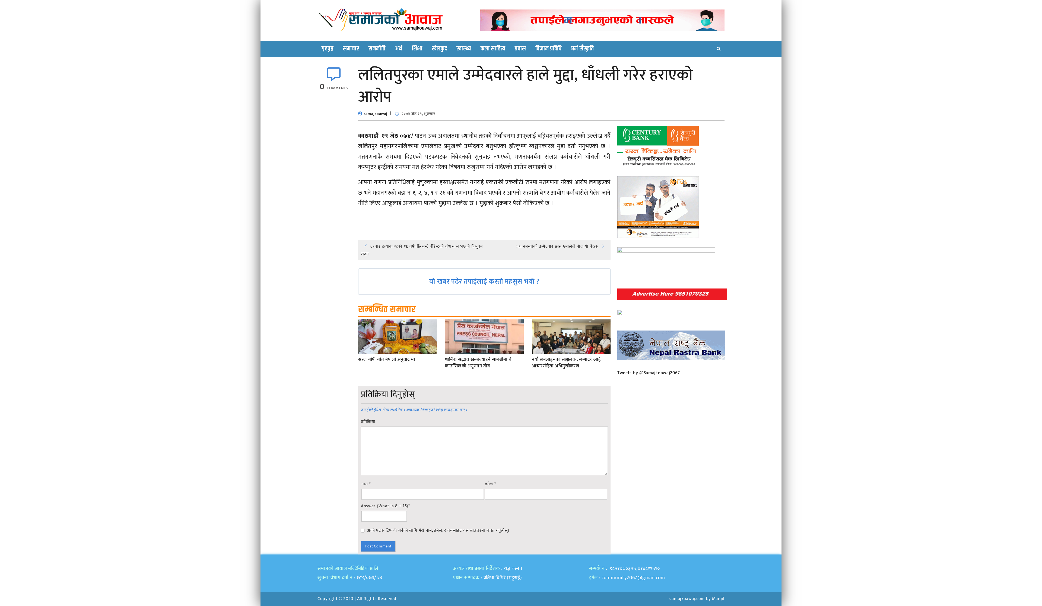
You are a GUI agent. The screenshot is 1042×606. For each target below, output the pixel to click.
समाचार (351, 48)
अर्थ (398, 48)
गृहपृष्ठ (327, 48)
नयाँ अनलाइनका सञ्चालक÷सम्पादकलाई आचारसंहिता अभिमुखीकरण (566, 363)
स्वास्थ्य (463, 48)
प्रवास (520, 48)
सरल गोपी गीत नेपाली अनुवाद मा (386, 360)
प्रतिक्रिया (368, 422)
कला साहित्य (493, 48)
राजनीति (377, 48)
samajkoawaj (375, 114)
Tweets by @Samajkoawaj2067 (648, 373)
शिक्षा (417, 48)
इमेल (490, 484)
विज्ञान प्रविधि (548, 48)
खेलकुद (439, 48)
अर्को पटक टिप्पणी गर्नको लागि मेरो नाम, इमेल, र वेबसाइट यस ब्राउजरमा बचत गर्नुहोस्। (438, 530)
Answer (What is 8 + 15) (385, 506)
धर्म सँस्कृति (582, 48)
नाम (366, 484)
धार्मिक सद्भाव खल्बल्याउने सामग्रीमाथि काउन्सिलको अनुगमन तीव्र (478, 363)
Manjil (718, 598)
